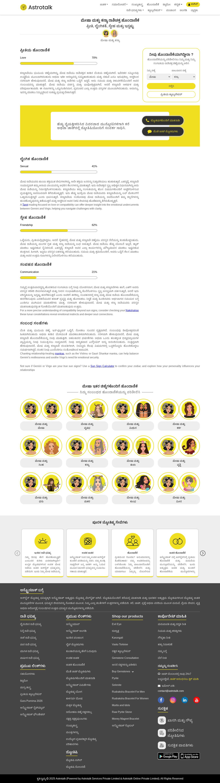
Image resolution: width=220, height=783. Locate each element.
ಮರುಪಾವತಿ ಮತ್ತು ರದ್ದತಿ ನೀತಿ (172, 624)
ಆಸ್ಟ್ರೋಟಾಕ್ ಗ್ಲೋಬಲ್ (123, 725)
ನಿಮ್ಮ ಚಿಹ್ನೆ (151, 70)
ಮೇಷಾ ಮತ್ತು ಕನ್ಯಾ (87, 462)
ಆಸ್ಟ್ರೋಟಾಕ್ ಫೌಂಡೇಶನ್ (32, 714)
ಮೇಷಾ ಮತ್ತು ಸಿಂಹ (41, 462)
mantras (59, 353)
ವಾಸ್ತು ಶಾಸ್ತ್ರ (25, 687)
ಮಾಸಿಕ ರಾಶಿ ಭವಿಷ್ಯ (29, 651)
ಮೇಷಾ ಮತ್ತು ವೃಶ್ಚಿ (179, 462)
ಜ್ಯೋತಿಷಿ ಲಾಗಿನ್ (74, 760)
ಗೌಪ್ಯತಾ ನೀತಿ (164, 637)
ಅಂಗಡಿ (183, 10)
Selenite (116, 685)
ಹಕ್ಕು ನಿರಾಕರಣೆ (165, 644)
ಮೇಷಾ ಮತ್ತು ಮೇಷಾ (41, 426)
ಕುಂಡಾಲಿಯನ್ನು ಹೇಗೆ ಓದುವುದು (81, 651)
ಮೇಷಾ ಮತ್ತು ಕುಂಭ (133, 499)
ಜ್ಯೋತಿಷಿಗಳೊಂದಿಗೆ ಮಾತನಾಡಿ (80, 678)
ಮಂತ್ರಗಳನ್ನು (72, 732)
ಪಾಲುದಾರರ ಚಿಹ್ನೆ (179, 70)
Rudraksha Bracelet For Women (130, 698)
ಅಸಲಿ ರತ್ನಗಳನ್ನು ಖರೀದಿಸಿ (124, 664)
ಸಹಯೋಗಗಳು (27, 673)
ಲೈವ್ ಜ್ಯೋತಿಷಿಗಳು (75, 644)
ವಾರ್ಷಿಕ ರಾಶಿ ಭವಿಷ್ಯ (29, 658)
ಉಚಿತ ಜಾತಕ (72, 658)
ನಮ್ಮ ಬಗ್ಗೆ (162, 651)
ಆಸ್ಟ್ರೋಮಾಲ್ (73, 624)
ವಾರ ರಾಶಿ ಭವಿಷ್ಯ (28, 644)
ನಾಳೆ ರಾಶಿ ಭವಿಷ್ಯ (28, 637)
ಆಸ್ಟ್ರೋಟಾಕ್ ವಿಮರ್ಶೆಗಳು (78, 685)
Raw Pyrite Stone (122, 712)
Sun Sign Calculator (102, 366)
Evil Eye (116, 624)
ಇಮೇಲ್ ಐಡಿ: (171, 688)
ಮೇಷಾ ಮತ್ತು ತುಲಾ (133, 462)
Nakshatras (132, 310)
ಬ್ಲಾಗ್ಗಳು (194, 10)
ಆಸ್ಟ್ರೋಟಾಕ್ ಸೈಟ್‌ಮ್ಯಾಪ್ (32, 707)
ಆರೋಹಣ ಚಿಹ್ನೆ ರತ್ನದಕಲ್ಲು (79, 712)
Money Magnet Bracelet (125, 718)
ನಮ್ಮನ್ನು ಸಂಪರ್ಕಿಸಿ (168, 665)
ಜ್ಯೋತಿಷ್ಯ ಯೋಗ (74, 691)
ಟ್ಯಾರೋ (166, 4)
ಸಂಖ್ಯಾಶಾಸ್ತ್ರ (137, 4)
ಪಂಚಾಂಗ (171, 10)
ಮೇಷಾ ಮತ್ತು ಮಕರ (87, 499)
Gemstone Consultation (125, 658)
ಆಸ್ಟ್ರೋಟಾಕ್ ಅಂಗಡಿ (76, 631)
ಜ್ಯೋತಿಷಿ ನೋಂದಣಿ (75, 766)
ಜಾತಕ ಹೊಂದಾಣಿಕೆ (75, 664)
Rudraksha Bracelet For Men (128, 691)
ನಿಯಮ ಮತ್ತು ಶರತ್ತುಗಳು (170, 631)
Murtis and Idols (121, 705)
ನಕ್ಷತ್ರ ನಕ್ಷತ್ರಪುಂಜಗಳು (76, 718)
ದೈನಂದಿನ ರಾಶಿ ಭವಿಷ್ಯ (30, 624)
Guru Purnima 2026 (31, 701)
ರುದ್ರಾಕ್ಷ (115, 631)
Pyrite (115, 678)
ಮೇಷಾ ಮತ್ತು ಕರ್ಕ (179, 426)
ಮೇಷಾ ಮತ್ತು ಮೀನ (179, 499)
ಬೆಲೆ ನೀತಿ (162, 658)
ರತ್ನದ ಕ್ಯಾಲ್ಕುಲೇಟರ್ (121, 651)
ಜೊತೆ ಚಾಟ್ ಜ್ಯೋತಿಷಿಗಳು (78, 671)
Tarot (25, 204)
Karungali (117, 637)
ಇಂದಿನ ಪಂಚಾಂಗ (74, 637)
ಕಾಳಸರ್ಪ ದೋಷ (74, 698)
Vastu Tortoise (120, 644)
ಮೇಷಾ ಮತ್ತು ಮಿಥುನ (133, 426)
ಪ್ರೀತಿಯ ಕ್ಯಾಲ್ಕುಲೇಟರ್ (171, 94)
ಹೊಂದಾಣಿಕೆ (153, 4)
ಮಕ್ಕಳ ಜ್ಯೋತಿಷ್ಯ (73, 705)
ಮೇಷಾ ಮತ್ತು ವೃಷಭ (87, 426)
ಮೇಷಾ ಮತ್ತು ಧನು (41, 499)
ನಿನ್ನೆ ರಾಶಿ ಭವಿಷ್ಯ (27, 631)
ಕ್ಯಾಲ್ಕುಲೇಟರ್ (154, 10)
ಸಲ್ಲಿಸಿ (171, 86)
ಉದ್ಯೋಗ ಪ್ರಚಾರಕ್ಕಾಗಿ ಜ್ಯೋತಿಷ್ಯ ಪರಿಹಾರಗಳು (81, 742)
